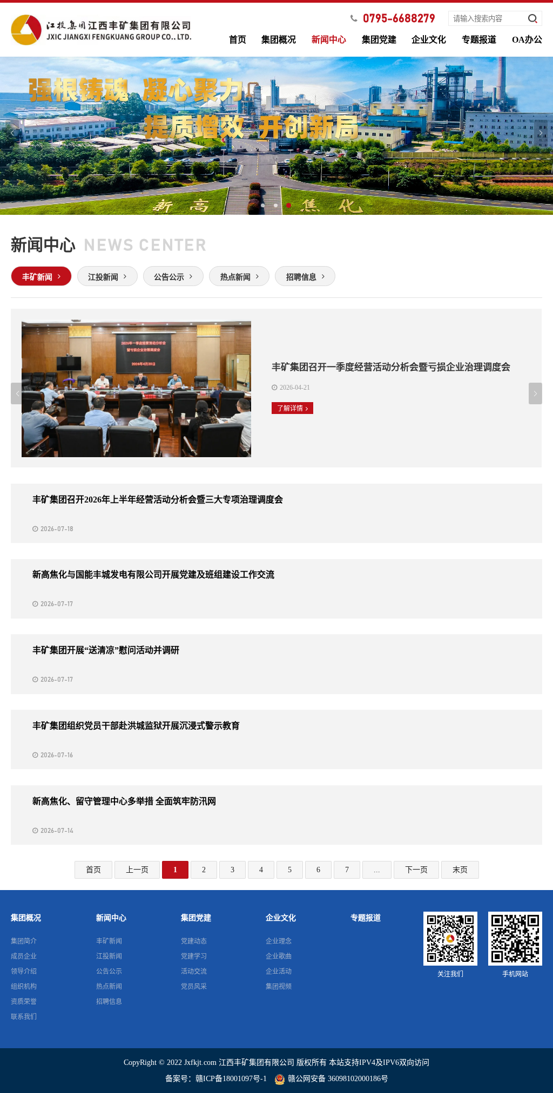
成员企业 (24, 956)
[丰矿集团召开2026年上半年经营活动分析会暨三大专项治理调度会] (276, 513)
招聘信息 (109, 1002)
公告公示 (109, 971)
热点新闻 (109, 986)
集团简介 (24, 941)
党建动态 (194, 941)
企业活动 (279, 971)
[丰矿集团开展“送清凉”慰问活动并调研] (276, 664)
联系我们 (24, 1017)
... (377, 870)
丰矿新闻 (109, 941)
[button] (263, 206)
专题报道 (479, 39)
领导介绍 (24, 971)
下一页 (416, 870)
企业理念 (279, 941)
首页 (237, 39)
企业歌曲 (279, 956)
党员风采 (194, 986)
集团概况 (278, 39)
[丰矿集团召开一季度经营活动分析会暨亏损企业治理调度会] (276, 388)
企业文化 (429, 39)
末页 (460, 870)
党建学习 (194, 956)
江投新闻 (109, 956)
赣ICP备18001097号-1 (231, 1079)
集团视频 (279, 986)
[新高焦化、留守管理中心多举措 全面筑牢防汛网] (276, 815)
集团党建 (379, 39)
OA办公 (527, 39)
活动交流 (194, 971)
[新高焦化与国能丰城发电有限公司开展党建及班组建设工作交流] (276, 589)
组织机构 (24, 986)
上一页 (137, 870)
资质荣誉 (24, 1002)
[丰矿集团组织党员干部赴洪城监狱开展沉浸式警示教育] (276, 739)
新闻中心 (329, 39)
